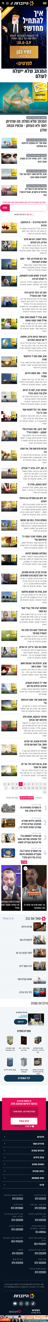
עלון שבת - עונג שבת (38, 1204)
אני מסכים (22, 214)
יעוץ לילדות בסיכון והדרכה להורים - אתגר (13, 1215)
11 (41, 788)
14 (29, 788)
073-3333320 (17, 1220)
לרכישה (21, 1022)
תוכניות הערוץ (38, 1150)
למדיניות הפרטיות (19, 214)
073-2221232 (40, 1220)
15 (25, 788)
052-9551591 (40, 1244)
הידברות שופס (18, 1259)
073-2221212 (17, 1199)
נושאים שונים (38, 1164)
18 (13, 788)
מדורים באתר (38, 1144)
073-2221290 (40, 1253)
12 (37, 788)
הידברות (40, 1137)
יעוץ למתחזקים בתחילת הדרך (37, 1215)
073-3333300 (17, 1229)
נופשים (20, 1250)
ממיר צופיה (42, 1259)
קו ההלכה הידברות (16, 1226)
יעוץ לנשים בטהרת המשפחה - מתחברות (38, 1227)
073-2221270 (17, 1253)
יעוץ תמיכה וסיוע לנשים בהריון (37, 1239)
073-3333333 (40, 1263)
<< (45, 784)
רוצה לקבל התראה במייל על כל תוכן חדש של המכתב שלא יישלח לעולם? (24, 202)
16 (21, 788)
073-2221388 (40, 1208)
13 (33, 788)
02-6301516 (40, 1232)
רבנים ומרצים (38, 1171)
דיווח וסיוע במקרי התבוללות (13, 1238)
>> (45, 792)
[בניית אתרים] (36, 1310)
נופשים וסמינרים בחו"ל (37, 1268)
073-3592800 (17, 1208)
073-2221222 (40, 1199)
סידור (41, 1185)
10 (45, 788)
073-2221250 (17, 1263)
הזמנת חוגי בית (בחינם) (37, 1250)
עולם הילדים (38, 1157)
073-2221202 (40, 1272)
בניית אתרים (35, 1313)
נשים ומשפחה (38, 1178)
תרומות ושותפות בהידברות (13, 1195)
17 (17, 788)
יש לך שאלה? (8, 918)
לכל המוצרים (24, 1078)
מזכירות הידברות (40, 1195)
